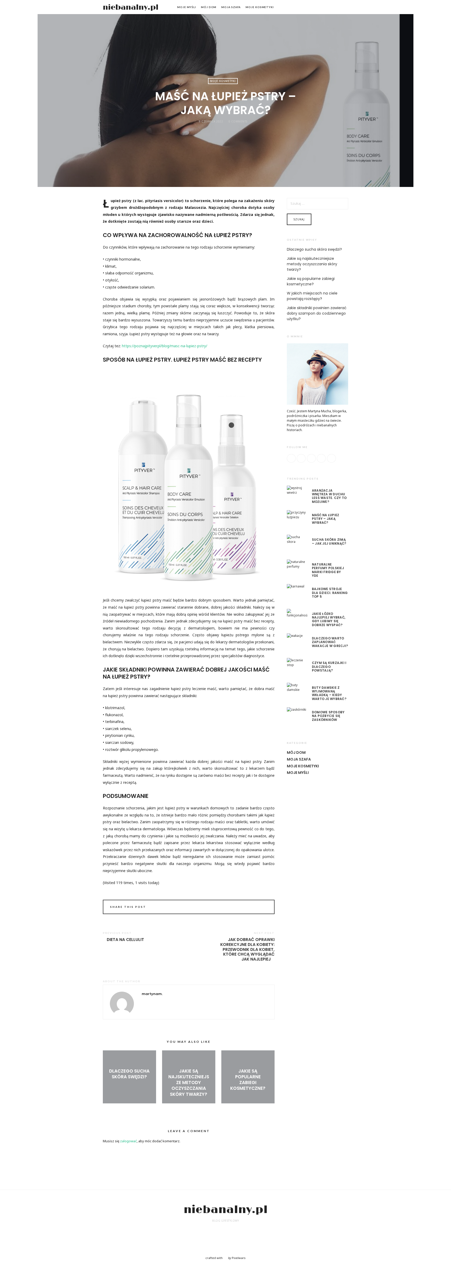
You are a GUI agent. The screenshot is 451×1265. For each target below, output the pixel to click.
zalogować (128, 1141)
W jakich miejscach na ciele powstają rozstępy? (312, 296)
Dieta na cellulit (125, 939)
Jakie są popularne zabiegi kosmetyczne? (247, 1079)
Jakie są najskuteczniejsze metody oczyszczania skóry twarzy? (188, 1082)
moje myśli (186, 7)
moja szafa (231, 7)
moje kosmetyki (260, 7)
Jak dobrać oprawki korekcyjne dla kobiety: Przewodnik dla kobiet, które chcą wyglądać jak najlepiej (247, 949)
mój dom (208, 7)
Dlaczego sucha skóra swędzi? (129, 1074)
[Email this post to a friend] (264, 907)
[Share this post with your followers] (256, 907)
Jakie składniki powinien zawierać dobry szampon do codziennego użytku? (317, 313)
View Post (129, 1085)
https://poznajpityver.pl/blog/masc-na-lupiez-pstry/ (164, 345)
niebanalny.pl (130, 7)
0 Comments (238, 121)
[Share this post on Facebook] (249, 907)
